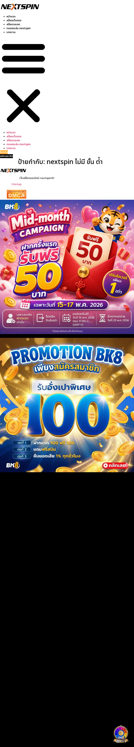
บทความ (11, 32)
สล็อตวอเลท (13, 24)
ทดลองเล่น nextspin (19, 28)
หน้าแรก (11, 17)
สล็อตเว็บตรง (14, 20)
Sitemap (16, 184)
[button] (23, 82)
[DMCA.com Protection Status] (16, 198)
